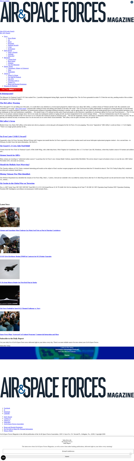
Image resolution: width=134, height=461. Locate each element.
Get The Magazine (13, 65)
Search (12, 31)
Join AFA (3, 31)
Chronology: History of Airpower (18, 68)
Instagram (7, 412)
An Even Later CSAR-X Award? (13, 136)
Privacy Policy (8, 431)
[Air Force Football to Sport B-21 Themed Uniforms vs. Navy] (10, 304)
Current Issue (12, 59)
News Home (12, 38)
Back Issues (11, 61)
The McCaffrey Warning (10, 103)
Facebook (7, 408)
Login (8, 31)
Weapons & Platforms (10, 86)
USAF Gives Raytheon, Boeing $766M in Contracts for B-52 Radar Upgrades (26, 256)
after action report (20, 108)
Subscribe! (11, 56)
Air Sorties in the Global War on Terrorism (17, 183)
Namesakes (11, 72)
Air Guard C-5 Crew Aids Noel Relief (15, 146)
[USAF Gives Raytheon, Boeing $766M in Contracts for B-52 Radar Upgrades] (10, 252)
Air (9, 40)
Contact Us (11, 82)
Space (10, 42)
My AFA (2, 33)
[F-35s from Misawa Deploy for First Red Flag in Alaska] (10, 278)
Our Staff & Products (14, 77)
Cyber (10, 47)
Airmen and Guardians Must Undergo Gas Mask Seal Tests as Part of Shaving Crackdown (30, 230)
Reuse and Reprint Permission (17, 84)
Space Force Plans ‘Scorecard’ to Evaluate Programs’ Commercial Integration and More (29, 334)
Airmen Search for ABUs (10, 155)
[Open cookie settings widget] (3, 457)
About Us (7, 73)
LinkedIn (7, 413)
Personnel (11, 43)
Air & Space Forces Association (14, 424)
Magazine (7, 57)
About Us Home (13, 75)
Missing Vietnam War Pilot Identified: (15, 174)
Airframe (10, 54)
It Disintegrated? (6, 94)
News (6, 36)
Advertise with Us (13, 80)
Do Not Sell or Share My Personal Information (18, 429)
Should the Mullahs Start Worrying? (15, 165)
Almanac (10, 63)
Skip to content (4, 1)
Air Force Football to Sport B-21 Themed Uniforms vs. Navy (20, 308)
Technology (11, 49)
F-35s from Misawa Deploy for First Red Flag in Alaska (18, 282)
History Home (8, 66)
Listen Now (67, 358)
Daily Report (8, 50)
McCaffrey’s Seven (7, 121)
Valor (9, 70)
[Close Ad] (131, 454)
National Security (13, 45)
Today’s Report (12, 52)
